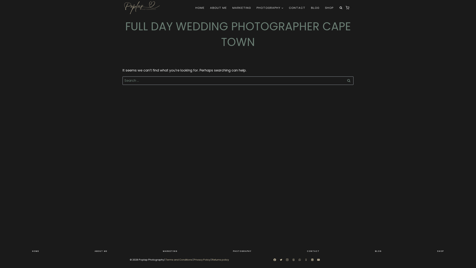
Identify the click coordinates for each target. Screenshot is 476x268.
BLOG (315, 8)
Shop (329, 8)
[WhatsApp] (299, 259)
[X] (281, 259)
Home (200, 8)
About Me (218, 8)
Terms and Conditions (179, 259)
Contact (297, 8)
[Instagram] (287, 259)
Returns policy (220, 259)
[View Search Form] (341, 8)
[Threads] (293, 259)
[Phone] (305, 259)
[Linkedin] (312, 259)
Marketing (241, 8)
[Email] (318, 259)
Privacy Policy (202, 259)
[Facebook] (274, 259)
